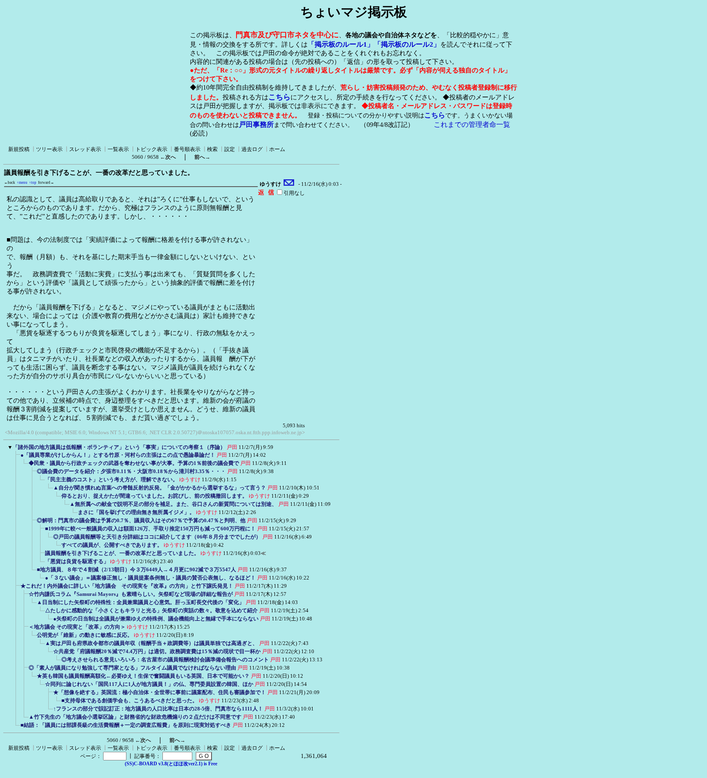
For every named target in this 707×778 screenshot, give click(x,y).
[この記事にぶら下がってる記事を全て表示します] (16, 457)
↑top (32, 182)
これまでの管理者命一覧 (472, 125)
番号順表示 (187, 149)
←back (9, 182)
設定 (229, 149)
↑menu (22, 182)
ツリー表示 (49, 149)
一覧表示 (118, 149)
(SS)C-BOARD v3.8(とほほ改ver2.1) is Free (171, 764)
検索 (212, 149)
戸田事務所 (256, 125)
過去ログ (252, 149)
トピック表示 (151, 149)
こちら (279, 97)
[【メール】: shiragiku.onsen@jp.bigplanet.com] (289, 184)
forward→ (46, 182)
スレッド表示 (85, 149)
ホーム (277, 149)
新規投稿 (18, 149)
